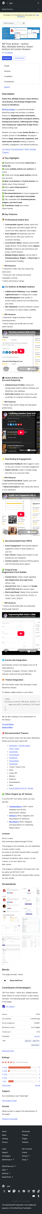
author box (36, 1041)
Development (9, 82)
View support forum (9, 1101)
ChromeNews (14, 755)
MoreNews (13, 758)
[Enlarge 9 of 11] (37, 910)
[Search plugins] (24, 23)
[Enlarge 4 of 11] (17, 928)
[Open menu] (38, 3)
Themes (25, 1135)
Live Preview (19, 58)
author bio (28, 1041)
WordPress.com (9, 1166)
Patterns (25, 1142)
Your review (6, 1085)
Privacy (5, 1142)
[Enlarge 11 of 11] (37, 938)
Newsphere (13, 764)
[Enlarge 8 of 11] (37, 900)
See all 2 (37, 1036)
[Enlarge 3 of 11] (17, 916)
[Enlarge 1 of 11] (17, 890)
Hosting (5, 1139)
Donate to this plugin (10, 1119)
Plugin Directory (7, 9)
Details (6, 66)
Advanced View (8, 1051)
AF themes (9, 53)
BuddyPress (7, 1177)
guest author (35, 1045)
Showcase (26, 1131)
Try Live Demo (8, 724)
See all (37, 1085)
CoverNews (13, 752)
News (4, 1135)
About (4, 1131)
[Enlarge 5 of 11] (17, 939)
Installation (8, 76)
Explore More (7, 727)
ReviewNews (14, 761)
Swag (25, 1160)
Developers (6, 1156)
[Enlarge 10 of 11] (37, 920)
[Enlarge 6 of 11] (17, 951)
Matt (5, 1170)
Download (7, 58)
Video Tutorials (30, 149)
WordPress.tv (8, 1160)
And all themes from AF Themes (21, 788)
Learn (4, 1149)
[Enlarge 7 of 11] (37, 890)
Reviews (7, 71)
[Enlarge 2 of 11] (17, 899)
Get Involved (27, 1149)
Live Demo (6, 149)
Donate (26, 1156)
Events (24, 1152)
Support (7, 87)
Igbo (8, 1186)
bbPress (6, 1173)
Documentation (17, 149)
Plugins (24, 1139)
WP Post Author (8, 109)
